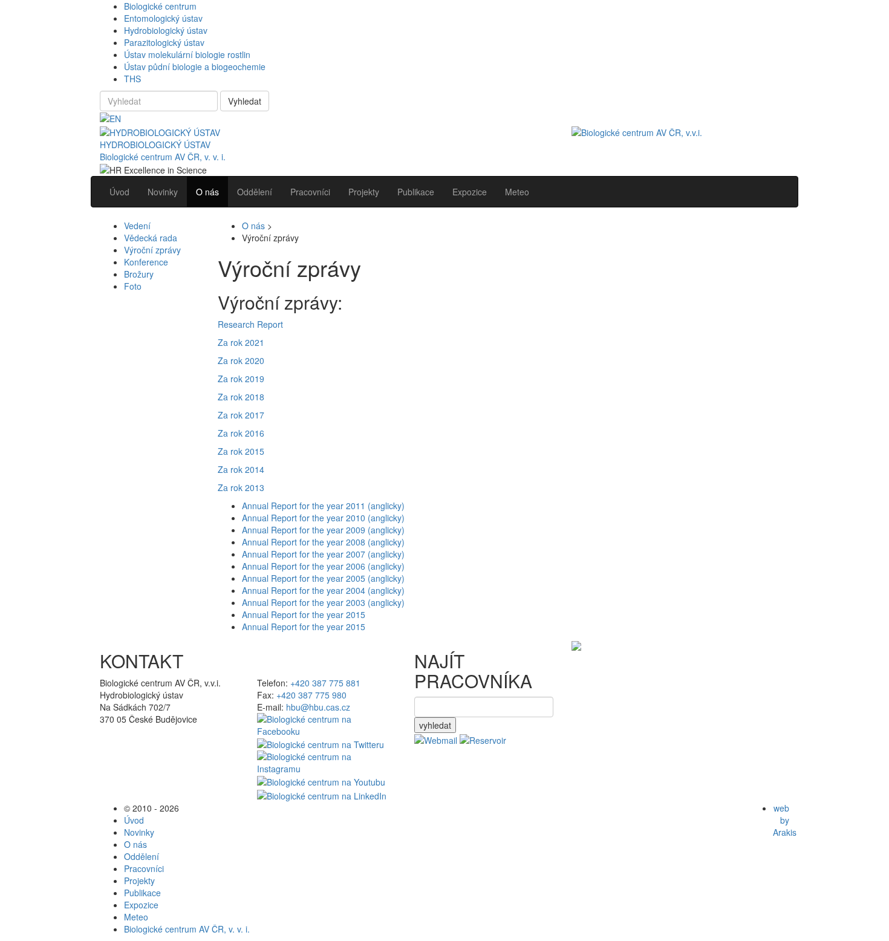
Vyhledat (244, 101)
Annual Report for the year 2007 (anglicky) (323, 554)
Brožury (139, 274)
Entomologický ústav (163, 18)
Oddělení (141, 856)
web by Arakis (784, 820)
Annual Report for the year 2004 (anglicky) (323, 590)
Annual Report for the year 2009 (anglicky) (323, 530)
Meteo (136, 917)
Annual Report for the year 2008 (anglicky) (323, 542)
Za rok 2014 (241, 469)
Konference (146, 262)
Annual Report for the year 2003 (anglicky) (323, 602)
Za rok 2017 (241, 415)
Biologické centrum (160, 6)
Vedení (137, 226)
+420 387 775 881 (325, 683)
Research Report (250, 324)
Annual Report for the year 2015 (303, 614)
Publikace (142, 893)
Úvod (134, 820)
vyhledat (435, 725)
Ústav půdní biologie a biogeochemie (194, 66)
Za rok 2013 (241, 487)
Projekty (139, 880)
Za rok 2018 (241, 397)
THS (132, 79)
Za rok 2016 (241, 433)
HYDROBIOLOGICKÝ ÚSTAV (155, 144)
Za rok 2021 (241, 342)
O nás (253, 226)
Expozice (141, 905)
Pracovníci (144, 868)
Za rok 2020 (241, 360)
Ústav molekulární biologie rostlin (187, 54)
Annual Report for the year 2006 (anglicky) (323, 566)
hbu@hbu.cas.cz (318, 707)
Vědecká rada (150, 238)
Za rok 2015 (241, 451)
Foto (133, 286)
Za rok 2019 (241, 379)
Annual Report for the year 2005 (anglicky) (323, 578)
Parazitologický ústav (164, 42)
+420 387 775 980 (311, 695)
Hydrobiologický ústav (165, 30)
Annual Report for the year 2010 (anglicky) (323, 518)
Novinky (139, 832)
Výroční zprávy (152, 250)
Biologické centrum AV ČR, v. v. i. (163, 157)
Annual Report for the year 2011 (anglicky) (323, 506)
